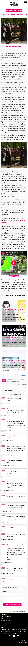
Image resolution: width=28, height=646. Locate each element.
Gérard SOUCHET (16, 381)
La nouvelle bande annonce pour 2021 (14, 337)
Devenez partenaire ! (6, 620)
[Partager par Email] (25, 375)
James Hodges (17, 200)
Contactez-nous (5, 614)
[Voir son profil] (4, 380)
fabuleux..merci (11, 437)
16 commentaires (22, 384)
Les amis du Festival (6, 616)
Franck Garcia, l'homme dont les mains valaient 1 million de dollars (14, 310)
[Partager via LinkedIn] (24, 375)
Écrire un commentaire (15, 394)
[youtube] (14, 636)
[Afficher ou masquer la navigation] (25, 2)
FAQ (2, 627)
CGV (2, 625)
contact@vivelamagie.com (18, 633)
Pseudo (5, 591)
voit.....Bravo (19, 425)
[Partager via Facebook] (22, 375)
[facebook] (10, 636)
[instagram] (18, 636)
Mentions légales (5, 624)
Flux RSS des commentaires (18, 611)
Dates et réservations (15, 10)
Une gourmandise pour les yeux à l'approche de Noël (14, 361)
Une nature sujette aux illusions (14, 14)
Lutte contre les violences (7, 622)
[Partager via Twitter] (21, 375)
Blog (16, 382)
